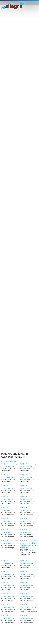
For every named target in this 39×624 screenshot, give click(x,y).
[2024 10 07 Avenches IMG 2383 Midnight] (10, 487)
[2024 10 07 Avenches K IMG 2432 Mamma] (10, 584)
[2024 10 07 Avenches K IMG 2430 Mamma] (29, 573)
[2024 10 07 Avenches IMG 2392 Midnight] (29, 487)
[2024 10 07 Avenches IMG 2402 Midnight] (29, 509)
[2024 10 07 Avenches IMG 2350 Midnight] (29, 465)
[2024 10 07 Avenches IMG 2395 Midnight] (10, 498)
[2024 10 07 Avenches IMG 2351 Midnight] (10, 476)
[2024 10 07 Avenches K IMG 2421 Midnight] (10, 562)
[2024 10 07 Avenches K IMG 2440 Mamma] (10, 606)
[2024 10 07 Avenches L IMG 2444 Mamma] (29, 617)
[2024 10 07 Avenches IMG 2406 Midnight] (29, 520)
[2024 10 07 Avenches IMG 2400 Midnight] (29, 498)
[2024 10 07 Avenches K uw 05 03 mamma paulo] (29, 606)
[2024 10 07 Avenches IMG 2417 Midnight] (10, 542)
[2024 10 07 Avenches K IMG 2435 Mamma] (10, 595)
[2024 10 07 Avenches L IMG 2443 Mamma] (10, 617)
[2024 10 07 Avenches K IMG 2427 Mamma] (10, 573)
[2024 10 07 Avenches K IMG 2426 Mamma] (29, 562)
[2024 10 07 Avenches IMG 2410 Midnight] (10, 531)
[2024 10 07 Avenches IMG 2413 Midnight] (29, 531)
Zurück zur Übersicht (8, 462)
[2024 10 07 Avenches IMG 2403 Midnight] (10, 520)
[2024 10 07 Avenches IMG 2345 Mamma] (10, 465)
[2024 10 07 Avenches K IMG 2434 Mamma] (29, 584)
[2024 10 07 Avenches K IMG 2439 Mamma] (29, 595)
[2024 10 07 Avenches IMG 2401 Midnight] (10, 509)
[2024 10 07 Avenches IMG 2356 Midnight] (29, 476)
